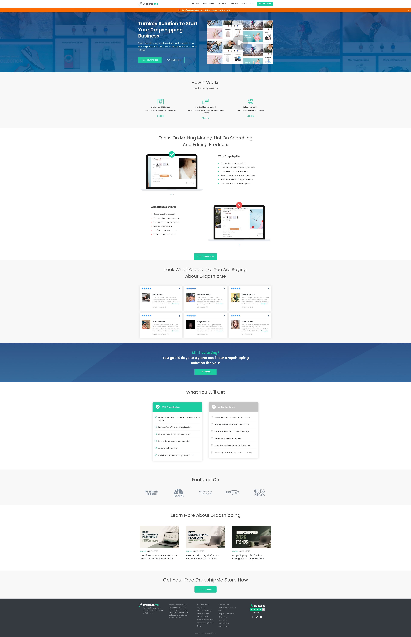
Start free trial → (224, 10)
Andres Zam (158, 294)
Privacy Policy (224, 623)
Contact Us (223, 620)
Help (252, 4)
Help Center (223, 617)
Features (195, 4)
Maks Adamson (248, 294)
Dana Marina (247, 321)
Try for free (205, 372)
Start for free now (205, 256)
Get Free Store (202, 605)
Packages (222, 4)
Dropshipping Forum (226, 614)
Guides (143, 551)
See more (175, 304)
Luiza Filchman (159, 321)
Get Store (234, 4)
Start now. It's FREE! (149, 60)
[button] (143, 171)
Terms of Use (224, 626)
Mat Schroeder (203, 294)
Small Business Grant (205, 620)
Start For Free (205, 589)
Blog (244, 4)
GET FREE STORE (265, 4)
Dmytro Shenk (203, 321)
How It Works (208, 4)
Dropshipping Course (205, 623)
